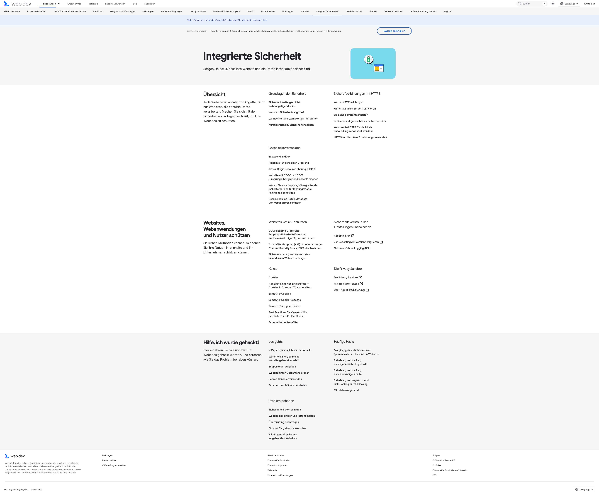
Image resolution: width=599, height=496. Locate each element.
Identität (97, 11)
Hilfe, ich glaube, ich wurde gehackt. (290, 350)
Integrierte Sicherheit (327, 11)
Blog (135, 3)
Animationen (268, 11)
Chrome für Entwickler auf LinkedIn (450, 470)
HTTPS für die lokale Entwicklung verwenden (360, 137)
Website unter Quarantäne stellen (289, 372)
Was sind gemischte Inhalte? (351, 115)
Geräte (373, 11)
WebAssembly (354, 11)
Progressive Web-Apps (122, 11)
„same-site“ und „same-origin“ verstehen (293, 118)
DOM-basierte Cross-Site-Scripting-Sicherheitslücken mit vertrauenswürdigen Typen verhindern (292, 234)
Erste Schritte (74, 3)
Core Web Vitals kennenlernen (70, 11)
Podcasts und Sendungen (280, 475)
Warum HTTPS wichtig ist (349, 102)
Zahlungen (148, 11)
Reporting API (344, 235)
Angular (447, 11)
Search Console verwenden (285, 379)
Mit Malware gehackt (346, 390)
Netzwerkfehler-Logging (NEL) (352, 248)
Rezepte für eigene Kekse (284, 306)
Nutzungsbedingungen (15, 489)
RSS (434, 475)
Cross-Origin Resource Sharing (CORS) (292, 169)
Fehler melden (109, 460)
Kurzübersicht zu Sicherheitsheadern (291, 124)
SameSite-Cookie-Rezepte (285, 300)
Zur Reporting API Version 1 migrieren (358, 242)
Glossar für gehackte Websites (287, 428)
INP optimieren (198, 11)
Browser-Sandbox (279, 156)
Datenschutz (36, 489)
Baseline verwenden (115, 3)
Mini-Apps (287, 11)
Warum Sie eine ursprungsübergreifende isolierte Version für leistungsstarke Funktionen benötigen (293, 189)
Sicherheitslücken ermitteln (285, 409)
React (251, 11)
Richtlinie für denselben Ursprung (289, 163)
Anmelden (589, 3)
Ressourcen (49, 3)
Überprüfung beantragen (284, 422)
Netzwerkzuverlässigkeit (226, 11)
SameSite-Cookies (280, 293)
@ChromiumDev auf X (444, 460)
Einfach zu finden (394, 11)
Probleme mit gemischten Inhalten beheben (360, 121)
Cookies (273, 277)
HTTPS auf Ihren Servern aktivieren (355, 108)
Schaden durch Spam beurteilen (288, 385)
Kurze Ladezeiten (36, 11)
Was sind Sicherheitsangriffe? (286, 112)
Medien (305, 11)
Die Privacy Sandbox (348, 277)
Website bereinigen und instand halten (292, 415)
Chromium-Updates (277, 465)
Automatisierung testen (423, 11)
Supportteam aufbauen (282, 366)
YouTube (437, 465)
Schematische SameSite (283, 322)
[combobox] (532, 4)
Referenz (93, 3)
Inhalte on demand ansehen (253, 20)
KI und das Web (12, 11)
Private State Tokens (348, 283)
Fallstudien (149, 3)
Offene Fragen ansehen (114, 465)
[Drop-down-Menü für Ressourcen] (60, 4)
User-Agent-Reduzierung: (351, 290)
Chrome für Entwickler (279, 460)
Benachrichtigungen (171, 11)
